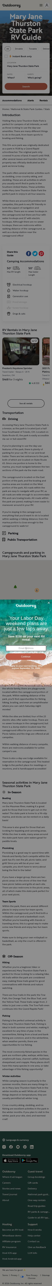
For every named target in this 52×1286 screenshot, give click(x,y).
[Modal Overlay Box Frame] (26, 643)
